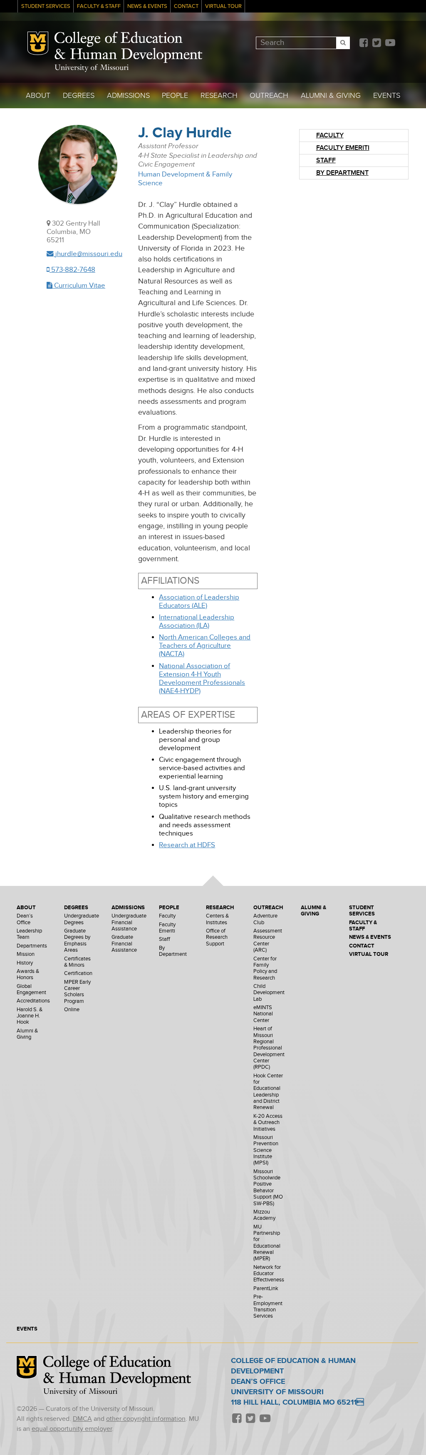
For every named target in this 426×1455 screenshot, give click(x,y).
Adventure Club (265, 919)
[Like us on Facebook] (363, 43)
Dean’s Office (25, 919)
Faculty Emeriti (342, 148)
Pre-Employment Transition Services (267, 1306)
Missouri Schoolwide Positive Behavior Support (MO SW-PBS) (268, 1188)
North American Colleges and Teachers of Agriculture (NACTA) (204, 645)
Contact (186, 6)
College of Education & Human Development (128, 47)
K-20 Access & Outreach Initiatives (267, 1122)
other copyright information (146, 1419)
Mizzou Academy (264, 1215)
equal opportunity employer (72, 1429)
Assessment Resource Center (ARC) (267, 940)
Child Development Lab (269, 992)
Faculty (330, 135)
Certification (78, 973)
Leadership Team (29, 934)
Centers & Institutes (217, 919)
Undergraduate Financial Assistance (128, 922)
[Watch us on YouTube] (390, 43)
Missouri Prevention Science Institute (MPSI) (265, 1150)
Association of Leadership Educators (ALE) (199, 601)
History (25, 963)
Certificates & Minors (77, 962)
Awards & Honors (28, 974)
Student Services (45, 6)
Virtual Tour (223, 6)
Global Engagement (31, 989)
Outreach (269, 95)
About (38, 95)
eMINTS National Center (263, 1014)
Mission (26, 954)
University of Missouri (91, 68)
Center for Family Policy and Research (265, 968)
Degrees (78, 95)
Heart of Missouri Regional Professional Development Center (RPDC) (269, 1048)
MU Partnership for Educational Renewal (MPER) (266, 1243)
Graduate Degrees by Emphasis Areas (77, 940)
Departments (32, 946)
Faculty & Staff (99, 6)
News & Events (147, 6)
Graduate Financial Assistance (124, 943)
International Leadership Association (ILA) (196, 621)
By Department (342, 173)
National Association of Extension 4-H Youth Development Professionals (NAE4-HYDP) (202, 678)
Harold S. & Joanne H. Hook (29, 1016)
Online (71, 1010)
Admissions (128, 95)
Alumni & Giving (331, 95)
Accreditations (33, 1001)
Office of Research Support (217, 937)
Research (219, 95)
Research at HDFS (187, 845)
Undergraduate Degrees (81, 919)
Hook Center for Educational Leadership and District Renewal (268, 1092)
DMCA (82, 1419)
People (175, 95)
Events (386, 95)
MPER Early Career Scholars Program (77, 992)
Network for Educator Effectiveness (268, 1273)
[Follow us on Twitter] (376, 43)
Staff (326, 160)
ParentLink (265, 1289)
